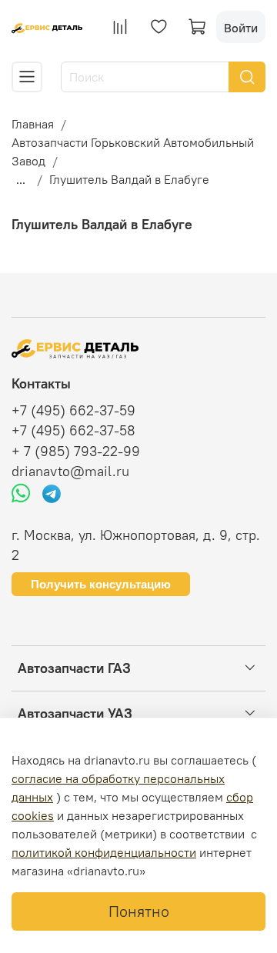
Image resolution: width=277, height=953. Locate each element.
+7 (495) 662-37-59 (73, 410)
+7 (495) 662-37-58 (73, 430)
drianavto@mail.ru (70, 471)
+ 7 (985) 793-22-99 (76, 451)
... (20, 179)
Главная (33, 124)
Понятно (138, 911)
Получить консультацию (101, 584)
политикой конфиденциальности (104, 852)
